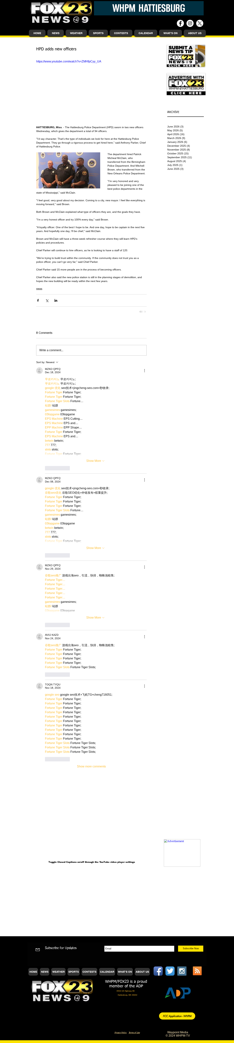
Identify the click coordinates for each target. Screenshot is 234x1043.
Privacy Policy (120, 1033)
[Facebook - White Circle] (180, 23)
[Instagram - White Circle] (190, 23)
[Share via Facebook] (38, 300)
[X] (199, 23)
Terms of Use (134, 1033)
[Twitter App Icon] (170, 971)
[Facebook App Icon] (158, 971)
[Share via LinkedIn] (56, 300)
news (39, 288)
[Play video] (91, 90)
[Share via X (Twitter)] (47, 300)
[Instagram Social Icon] (181, 971)
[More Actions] (144, 370)
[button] (55, 33)
